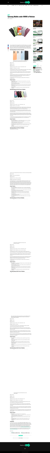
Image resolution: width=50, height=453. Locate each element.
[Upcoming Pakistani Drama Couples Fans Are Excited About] (37, 23)
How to (23, 5)
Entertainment (13, 5)
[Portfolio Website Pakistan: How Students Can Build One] (37, 49)
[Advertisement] (17, 10)
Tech (17, 5)
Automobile (26, 5)
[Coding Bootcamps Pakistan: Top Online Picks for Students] (37, 58)
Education (31, 5)
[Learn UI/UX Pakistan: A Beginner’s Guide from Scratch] (37, 41)
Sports (15, 5)
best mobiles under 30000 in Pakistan (25, 426)
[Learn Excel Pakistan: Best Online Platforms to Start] (37, 33)
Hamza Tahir (11, 18)
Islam (21, 5)
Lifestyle (29, 5)
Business (20, 5)
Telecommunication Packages (35, 5)
